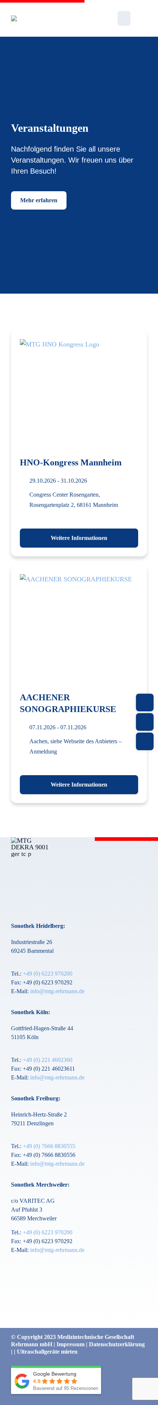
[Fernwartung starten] (145, 741)
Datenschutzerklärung (117, 1344)
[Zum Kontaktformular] (145, 702)
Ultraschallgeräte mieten (47, 1351)
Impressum (71, 1344)
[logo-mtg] (44, 18)
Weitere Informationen (79, 538)
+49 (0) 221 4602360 (47, 1060)
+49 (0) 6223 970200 (47, 973)
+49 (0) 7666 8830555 (49, 1146)
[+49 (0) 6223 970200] (145, 722)
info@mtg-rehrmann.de (57, 991)
